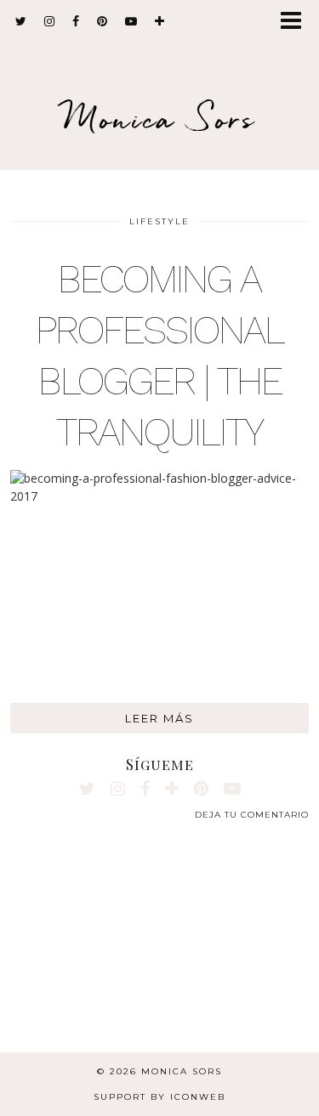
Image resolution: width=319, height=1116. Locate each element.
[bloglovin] (160, 21)
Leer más (159, 718)
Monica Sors (160, 118)
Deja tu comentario (252, 814)
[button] (296, 22)
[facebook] (76, 21)
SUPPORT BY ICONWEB (159, 1096)
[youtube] (131, 21)
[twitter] (21, 21)
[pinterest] (102, 21)
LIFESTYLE (159, 221)
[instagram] (49, 21)
